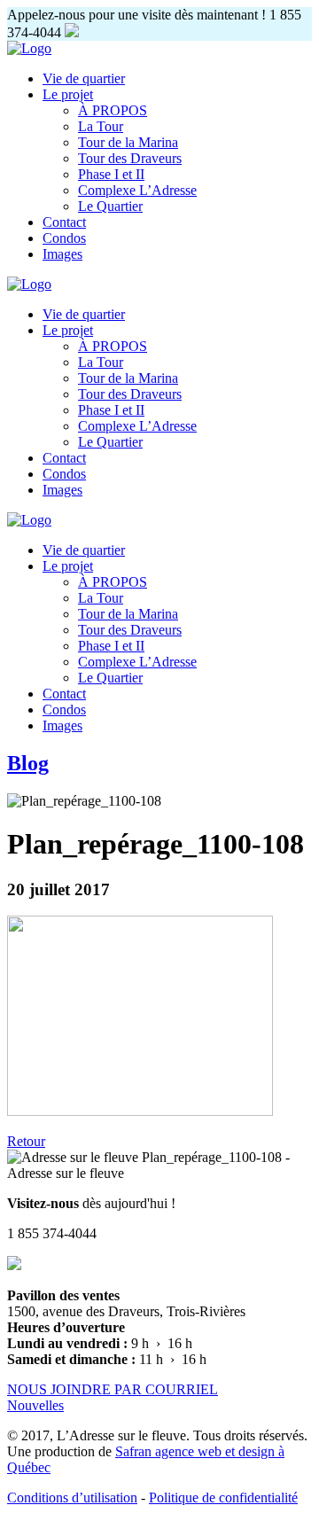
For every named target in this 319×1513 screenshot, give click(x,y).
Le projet (68, 94)
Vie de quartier (84, 78)
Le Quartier (110, 206)
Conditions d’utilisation (72, 1497)
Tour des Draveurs (130, 158)
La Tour (100, 126)
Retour (26, 1141)
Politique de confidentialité (223, 1497)
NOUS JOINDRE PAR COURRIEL (112, 1389)
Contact (64, 222)
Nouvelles (35, 1405)
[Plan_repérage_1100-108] (140, 1111)
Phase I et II (111, 174)
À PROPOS (112, 110)
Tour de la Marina (128, 142)
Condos (64, 238)
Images (62, 253)
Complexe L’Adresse (137, 190)
